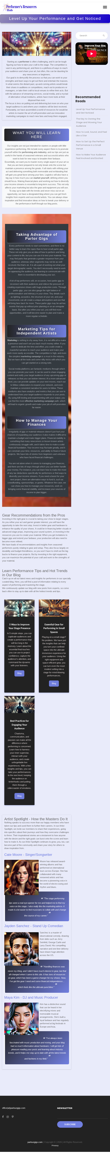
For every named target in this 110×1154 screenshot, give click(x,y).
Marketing (12, 340)
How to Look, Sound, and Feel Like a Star (91, 133)
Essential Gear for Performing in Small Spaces (54, 628)
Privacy (55, 1145)
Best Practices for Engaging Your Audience (19, 725)
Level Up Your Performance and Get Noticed (90, 111)
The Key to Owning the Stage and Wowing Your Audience (89, 122)
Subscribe (70, 1124)
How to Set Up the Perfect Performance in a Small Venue (90, 145)
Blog (19, 673)
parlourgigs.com (35, 1142)
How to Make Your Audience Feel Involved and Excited (91, 156)
